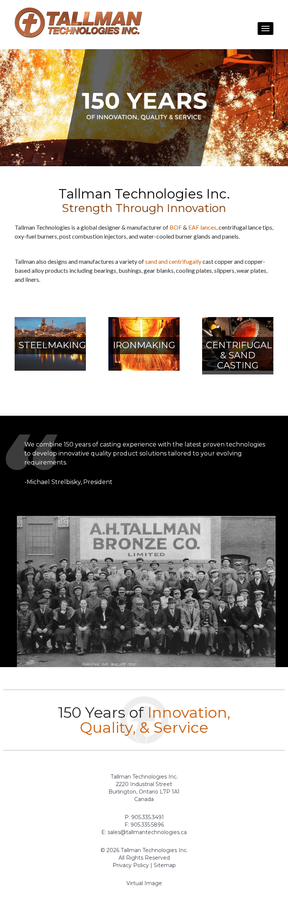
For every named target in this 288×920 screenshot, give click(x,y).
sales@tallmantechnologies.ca (147, 832)
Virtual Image (144, 883)
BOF (176, 227)
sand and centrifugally (173, 261)
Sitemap (165, 865)
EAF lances (202, 227)
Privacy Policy (130, 865)
